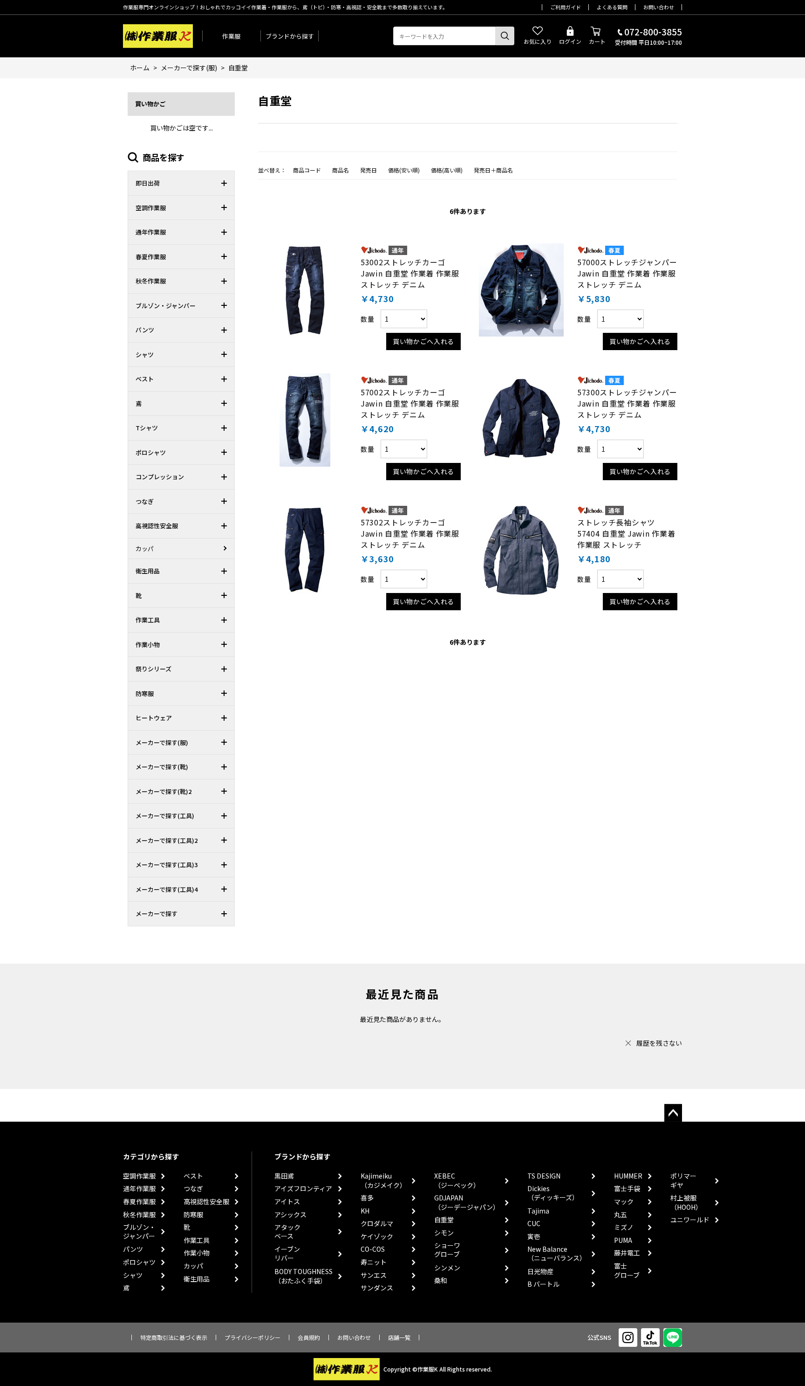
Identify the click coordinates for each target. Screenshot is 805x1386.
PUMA (623, 1240)
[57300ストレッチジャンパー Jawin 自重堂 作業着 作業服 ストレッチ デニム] (521, 420)
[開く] (226, 183)
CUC (533, 1223)
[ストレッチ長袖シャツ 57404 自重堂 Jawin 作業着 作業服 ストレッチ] (521, 550)
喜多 (367, 1197)
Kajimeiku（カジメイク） (383, 1181)
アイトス (287, 1201)
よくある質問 (612, 7)
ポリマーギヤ (683, 1181)
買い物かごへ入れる (423, 341)
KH (365, 1211)
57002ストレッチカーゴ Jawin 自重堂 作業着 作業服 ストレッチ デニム (410, 403)
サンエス (374, 1275)
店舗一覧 (399, 1337)
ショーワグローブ (447, 1250)
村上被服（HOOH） (686, 1202)
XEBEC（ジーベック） (457, 1181)
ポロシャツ (139, 1262)
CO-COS (373, 1249)
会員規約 (309, 1337)
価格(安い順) (404, 170)
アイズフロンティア (303, 1188)
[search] (505, 36)
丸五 (620, 1214)
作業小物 (197, 1252)
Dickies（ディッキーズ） (553, 1193)
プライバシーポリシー (252, 1337)
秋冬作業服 (139, 1214)
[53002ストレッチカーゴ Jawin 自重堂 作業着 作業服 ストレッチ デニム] (304, 290)
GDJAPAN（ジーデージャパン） (466, 1202)
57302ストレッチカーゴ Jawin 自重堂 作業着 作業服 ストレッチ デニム (410, 533)
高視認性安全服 (206, 1201)
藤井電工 (627, 1252)
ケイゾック (377, 1236)
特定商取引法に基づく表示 (173, 1337)
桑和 (440, 1280)
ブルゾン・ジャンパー (139, 1232)
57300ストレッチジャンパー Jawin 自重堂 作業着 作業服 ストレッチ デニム (627, 403)
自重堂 (444, 1219)
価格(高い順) (447, 170)
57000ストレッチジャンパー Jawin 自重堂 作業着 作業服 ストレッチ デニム (627, 273)
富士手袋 (627, 1188)
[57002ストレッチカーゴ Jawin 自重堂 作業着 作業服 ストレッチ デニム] (304, 420)
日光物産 (540, 1271)
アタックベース (287, 1232)
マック (624, 1201)
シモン (444, 1232)
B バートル (543, 1284)
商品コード (307, 170)
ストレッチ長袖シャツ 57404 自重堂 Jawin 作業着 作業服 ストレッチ (626, 533)
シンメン (447, 1267)
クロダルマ (377, 1223)
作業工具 (197, 1240)
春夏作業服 (139, 1201)
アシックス (290, 1214)
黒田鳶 (284, 1176)
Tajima (538, 1211)
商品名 (340, 170)
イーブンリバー (287, 1254)
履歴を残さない (659, 1043)
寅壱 (533, 1236)
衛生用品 (197, 1279)
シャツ (133, 1275)
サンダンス (377, 1287)
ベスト (193, 1176)
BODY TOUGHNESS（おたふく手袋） (303, 1276)
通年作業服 (139, 1188)
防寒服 (193, 1214)
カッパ (193, 1266)
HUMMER (628, 1176)
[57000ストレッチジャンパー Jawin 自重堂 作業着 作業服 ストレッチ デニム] (521, 290)
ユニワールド (689, 1219)
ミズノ (624, 1227)
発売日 (368, 170)
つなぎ (193, 1188)
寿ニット (374, 1262)
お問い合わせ (658, 7)
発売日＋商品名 (493, 170)
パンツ (133, 1249)
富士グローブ (627, 1271)
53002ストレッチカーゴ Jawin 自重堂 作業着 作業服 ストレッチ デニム (410, 273)
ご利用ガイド (565, 7)
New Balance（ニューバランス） (556, 1254)
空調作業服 (139, 1176)
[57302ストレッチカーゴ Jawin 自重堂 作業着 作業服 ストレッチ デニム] (304, 550)
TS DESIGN (543, 1176)
